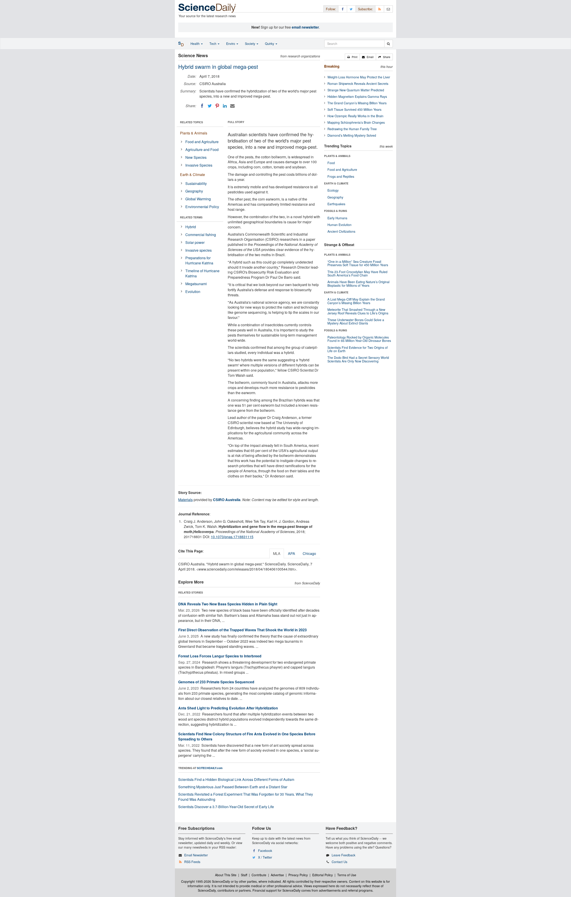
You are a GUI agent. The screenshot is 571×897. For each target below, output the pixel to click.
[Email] (232, 106)
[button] (352, 57)
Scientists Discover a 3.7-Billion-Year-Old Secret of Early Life (226, 806)
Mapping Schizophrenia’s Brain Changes (356, 122)
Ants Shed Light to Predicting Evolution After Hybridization (228, 708)
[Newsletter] (388, 8)
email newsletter (305, 27)
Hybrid (190, 226)
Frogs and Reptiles (340, 176)
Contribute (259, 875)
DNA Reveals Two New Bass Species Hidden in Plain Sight (227, 603)
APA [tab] (291, 553)
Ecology (333, 190)
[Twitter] (209, 106)
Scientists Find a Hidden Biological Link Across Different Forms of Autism (236, 779)
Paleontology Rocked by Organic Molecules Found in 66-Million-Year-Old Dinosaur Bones (359, 339)
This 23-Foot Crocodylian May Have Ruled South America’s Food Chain (357, 273)
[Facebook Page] (342, 8)
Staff (244, 875)
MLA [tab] (276, 553)
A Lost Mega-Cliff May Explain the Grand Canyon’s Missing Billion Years (356, 301)
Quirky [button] (270, 43)
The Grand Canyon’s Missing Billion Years (357, 103)
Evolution (192, 291)
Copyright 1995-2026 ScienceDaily (205, 881)
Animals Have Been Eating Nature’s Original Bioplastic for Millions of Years (358, 283)
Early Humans (337, 218)
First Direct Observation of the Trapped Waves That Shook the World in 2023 (242, 629)
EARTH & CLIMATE (336, 183)
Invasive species (198, 250)
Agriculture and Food (202, 149)
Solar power (195, 242)
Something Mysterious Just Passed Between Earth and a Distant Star (232, 786)
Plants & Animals (193, 133)
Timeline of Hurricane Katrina (202, 273)
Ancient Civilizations (341, 231)
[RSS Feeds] (379, 8)
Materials (185, 499)
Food (331, 163)
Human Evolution (339, 224)
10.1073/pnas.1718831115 (232, 536)
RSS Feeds (192, 861)
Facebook (265, 850)
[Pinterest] (217, 106)
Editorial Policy (322, 875)
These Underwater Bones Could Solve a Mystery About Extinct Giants (355, 321)
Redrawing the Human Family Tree (352, 129)
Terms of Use (346, 875)
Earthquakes (336, 204)
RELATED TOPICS (191, 122)
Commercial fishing (200, 234)
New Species (196, 157)
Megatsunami (196, 283)
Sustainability (196, 183)
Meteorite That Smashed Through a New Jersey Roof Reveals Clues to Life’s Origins (357, 311)
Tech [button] (213, 43)
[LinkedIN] (225, 106)
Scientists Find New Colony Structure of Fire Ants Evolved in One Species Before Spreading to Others (246, 736)
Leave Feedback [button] (343, 855)
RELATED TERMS (191, 217)
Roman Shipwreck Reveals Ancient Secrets (357, 83)
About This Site (225, 875)
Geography (194, 191)
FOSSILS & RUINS (335, 211)
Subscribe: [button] (365, 9)
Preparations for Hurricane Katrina (199, 260)
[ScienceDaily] (207, 7)
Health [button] (195, 43)
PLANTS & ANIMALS (337, 156)
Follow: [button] (331, 9)
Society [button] (250, 43)
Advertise (277, 875)
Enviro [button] (231, 43)
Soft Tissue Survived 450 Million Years (354, 109)
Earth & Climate (192, 174)
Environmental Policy (202, 206)
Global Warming (198, 198)
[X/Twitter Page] (351, 8)
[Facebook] (202, 106)
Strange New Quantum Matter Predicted (355, 90)
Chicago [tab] (309, 553)
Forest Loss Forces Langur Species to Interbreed (219, 656)
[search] (388, 43)
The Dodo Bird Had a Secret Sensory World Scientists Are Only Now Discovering (358, 359)
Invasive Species (198, 165)
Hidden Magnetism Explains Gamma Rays (357, 96)
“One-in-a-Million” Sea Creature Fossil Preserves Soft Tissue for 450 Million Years (357, 263)
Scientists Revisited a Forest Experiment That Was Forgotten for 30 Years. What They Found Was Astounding (245, 797)
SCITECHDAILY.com (210, 768)
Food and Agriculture (202, 141)
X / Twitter (265, 857)
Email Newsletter (196, 855)
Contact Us (339, 861)
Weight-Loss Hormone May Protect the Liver (358, 77)
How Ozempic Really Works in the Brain (355, 116)
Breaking (331, 66)
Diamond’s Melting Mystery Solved (351, 135)
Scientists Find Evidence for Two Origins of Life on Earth (357, 349)
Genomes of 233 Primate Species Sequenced (216, 681)
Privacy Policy (298, 875)
